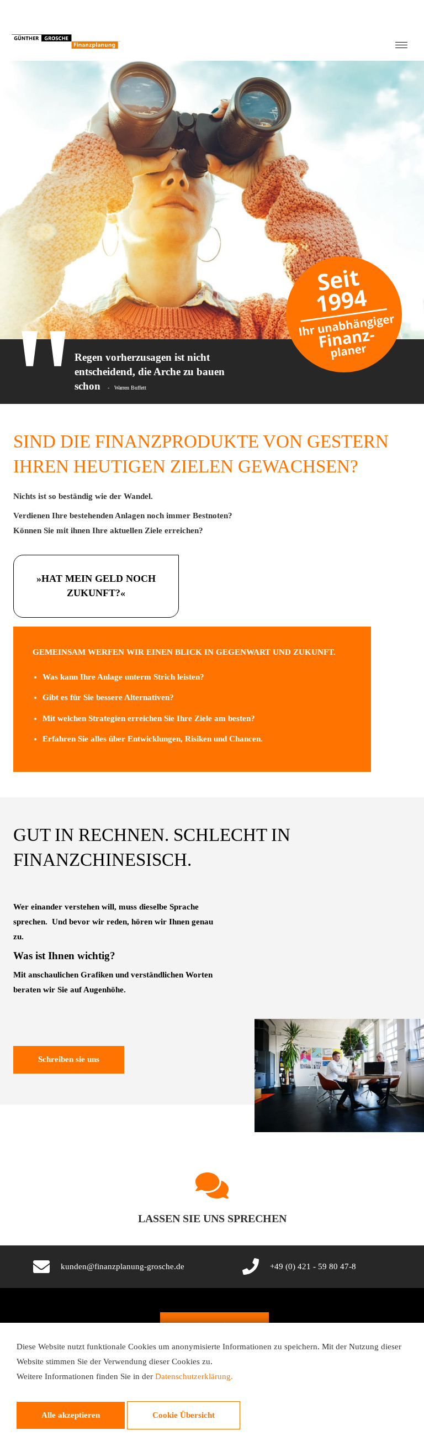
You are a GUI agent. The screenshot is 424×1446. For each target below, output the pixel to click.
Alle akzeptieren (70, 1415)
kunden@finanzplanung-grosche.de (122, 1266)
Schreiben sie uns (68, 1059)
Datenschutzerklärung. (194, 1376)
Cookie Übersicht (183, 1415)
